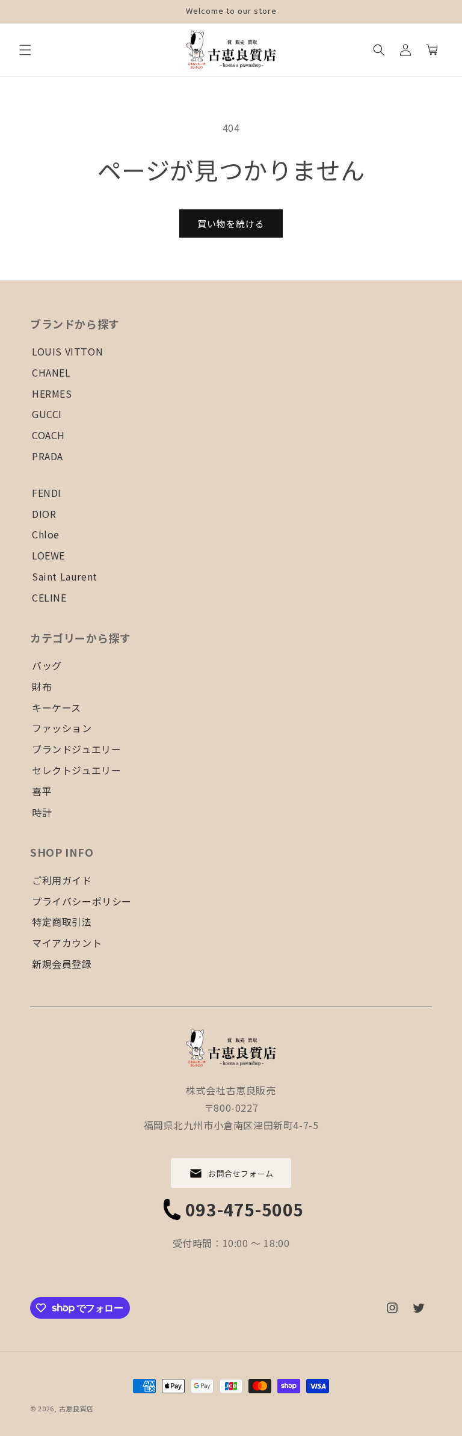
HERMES (52, 393)
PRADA (47, 456)
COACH (48, 435)
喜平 (42, 791)
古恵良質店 (76, 1408)
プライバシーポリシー (82, 901)
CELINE (49, 597)
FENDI (46, 492)
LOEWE (48, 555)
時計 (42, 812)
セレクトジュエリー (76, 770)
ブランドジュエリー (76, 749)
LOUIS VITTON (67, 351)
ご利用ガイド (62, 880)
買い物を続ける (231, 223)
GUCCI (47, 414)
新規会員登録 (62, 964)
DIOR (44, 514)
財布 (42, 686)
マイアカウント (67, 942)
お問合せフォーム (241, 1173)
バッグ (47, 665)
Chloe (46, 534)
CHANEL (51, 372)
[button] (25, 50)
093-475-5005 (244, 1209)
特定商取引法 (62, 921)
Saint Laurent (64, 576)
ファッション (62, 728)
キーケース (56, 707)
